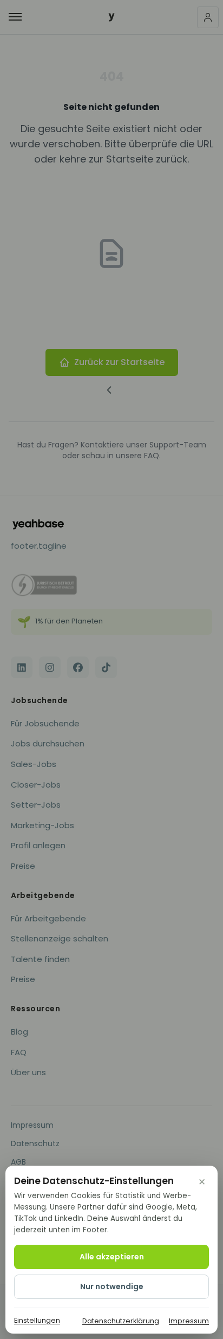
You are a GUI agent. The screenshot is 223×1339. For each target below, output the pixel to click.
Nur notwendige (111, 1286)
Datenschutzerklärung (120, 1320)
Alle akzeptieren (112, 1256)
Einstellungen (37, 1320)
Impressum (189, 1320)
